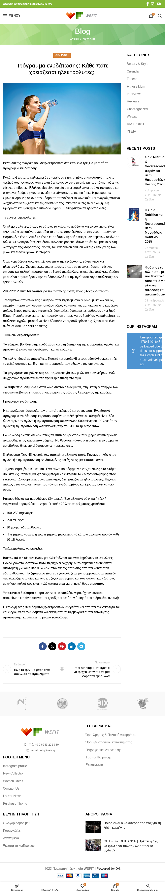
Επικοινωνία (94, 764)
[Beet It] (143, 704)
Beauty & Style (137, 63)
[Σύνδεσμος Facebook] (147, 4)
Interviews (134, 94)
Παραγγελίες (12, 830)
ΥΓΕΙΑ (131, 131)
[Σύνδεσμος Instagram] (153, 4)
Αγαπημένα (11, 838)
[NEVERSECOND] (22, 704)
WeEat (132, 116)
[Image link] (41, 732)
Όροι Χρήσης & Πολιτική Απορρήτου (111, 735)
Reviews (133, 101)
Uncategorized (137, 109)
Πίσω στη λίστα (62, 669)
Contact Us (11, 788)
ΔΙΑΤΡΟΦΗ (88, 39)
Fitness (132, 79)
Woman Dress (13, 781)
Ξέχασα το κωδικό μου (19, 845)
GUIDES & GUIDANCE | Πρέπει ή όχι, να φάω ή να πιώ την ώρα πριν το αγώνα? (131, 846)
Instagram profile (15, 766)
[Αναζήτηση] (160, 16)
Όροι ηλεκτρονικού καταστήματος (109, 742)
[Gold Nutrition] (62, 704)
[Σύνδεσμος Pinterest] (62, 646)
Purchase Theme (15, 803)
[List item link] (41, 744)
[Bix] (102, 704)
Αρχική (74, 39)
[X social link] (52, 646)
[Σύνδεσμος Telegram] (81, 646)
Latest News (12, 796)
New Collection (13, 773)
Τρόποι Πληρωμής (98, 757)
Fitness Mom (136, 86)
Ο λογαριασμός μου (16, 823)
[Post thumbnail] (134, 178)
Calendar (133, 71)
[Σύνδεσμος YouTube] (159, 4)
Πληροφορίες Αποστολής (103, 750)
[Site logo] (83, 15)
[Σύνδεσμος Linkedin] (72, 646)
